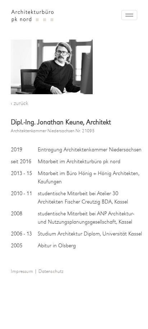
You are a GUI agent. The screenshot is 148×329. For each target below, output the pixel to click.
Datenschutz (50, 271)
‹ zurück (19, 103)
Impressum (22, 271)
